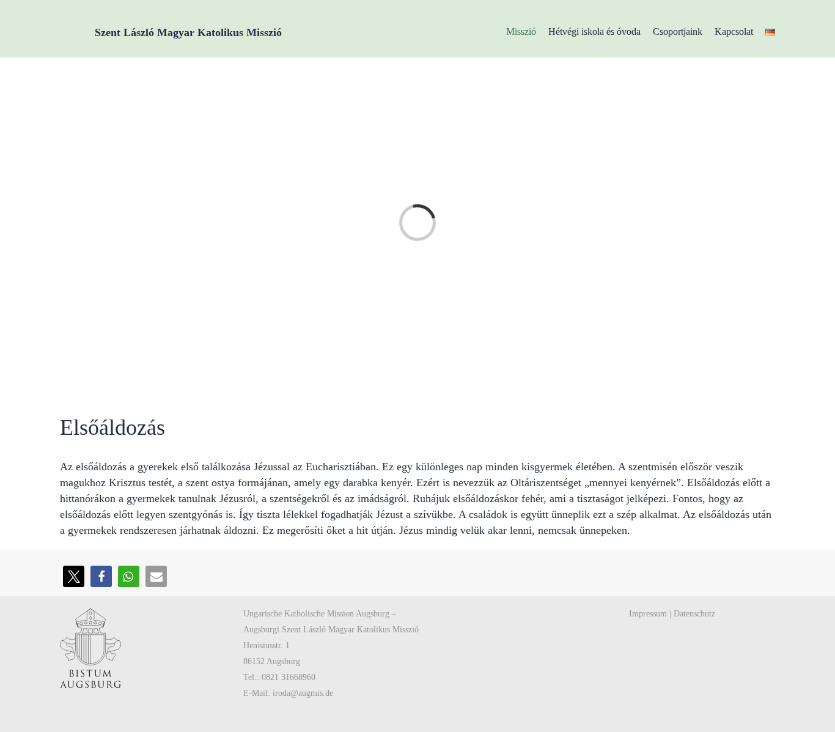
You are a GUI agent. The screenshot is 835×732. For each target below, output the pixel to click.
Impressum (648, 613)
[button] (73, 576)
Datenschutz (694, 613)
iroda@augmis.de (303, 693)
